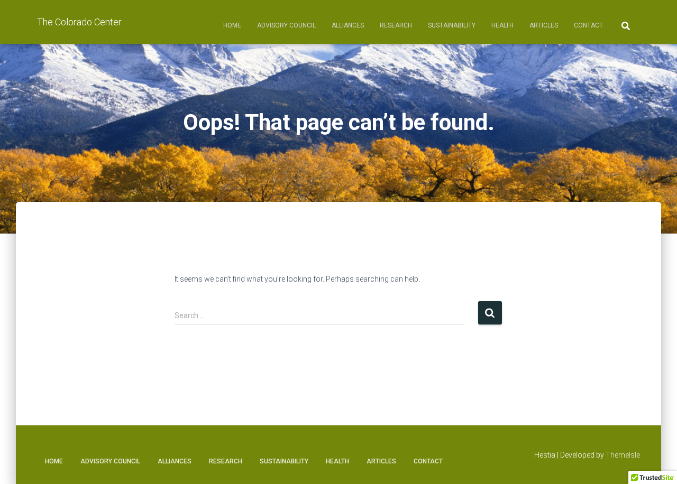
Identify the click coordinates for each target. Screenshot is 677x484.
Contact (588, 25)
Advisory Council (286, 25)
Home (232, 25)
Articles (543, 25)
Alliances (348, 25)
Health (502, 25)
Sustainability (451, 25)
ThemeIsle (623, 455)
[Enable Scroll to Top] (656, 463)
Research (396, 25)
